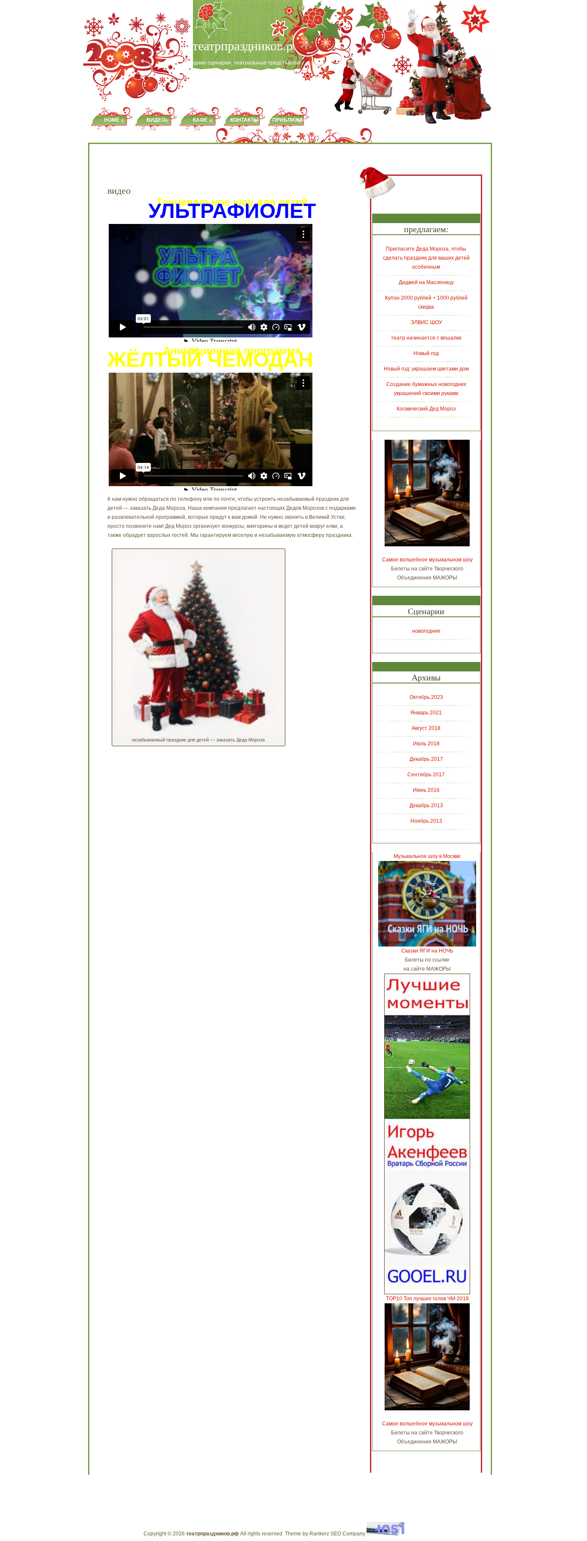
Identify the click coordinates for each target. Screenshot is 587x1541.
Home (111, 120)
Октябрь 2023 (426, 697)
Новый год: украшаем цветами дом (426, 369)
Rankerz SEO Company (337, 1534)
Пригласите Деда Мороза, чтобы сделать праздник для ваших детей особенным (426, 258)
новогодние (426, 631)
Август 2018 (426, 728)
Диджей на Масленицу (426, 282)
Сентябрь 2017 (426, 775)
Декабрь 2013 (426, 806)
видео (156, 120)
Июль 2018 (426, 744)
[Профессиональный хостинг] (385, 1534)
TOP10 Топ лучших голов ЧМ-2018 (427, 1299)
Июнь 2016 (426, 790)
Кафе (200, 120)
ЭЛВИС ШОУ (426, 322)
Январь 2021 (426, 713)
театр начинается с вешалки (426, 338)
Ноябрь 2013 (426, 821)
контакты (244, 120)
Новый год (426, 353)
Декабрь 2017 (426, 759)
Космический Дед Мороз (426, 409)
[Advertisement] (208, 781)
